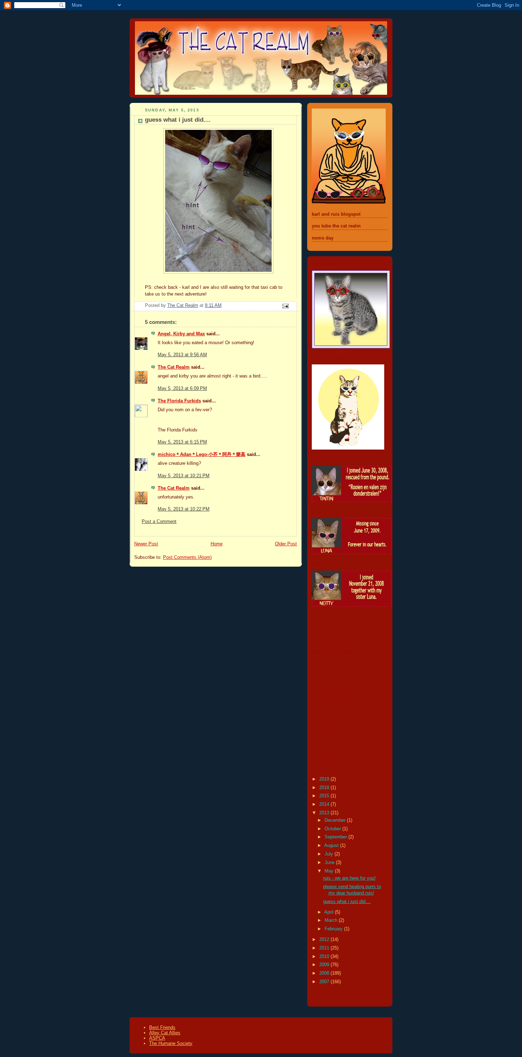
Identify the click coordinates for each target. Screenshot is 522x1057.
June (330, 862)
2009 (325, 964)
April (329, 912)
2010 (325, 956)
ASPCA (157, 1038)
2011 (325, 948)
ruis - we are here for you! (349, 878)
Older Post (286, 543)
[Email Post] (285, 305)
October (333, 828)
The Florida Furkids (179, 400)
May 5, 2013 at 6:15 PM (182, 442)
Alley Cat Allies (164, 1032)
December (336, 820)
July (330, 854)
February (334, 928)
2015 (325, 795)
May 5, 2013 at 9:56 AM (182, 354)
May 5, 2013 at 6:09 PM (182, 388)
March (332, 920)
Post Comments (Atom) (187, 557)
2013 (325, 812)
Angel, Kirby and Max (181, 333)
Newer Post (146, 543)
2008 (325, 973)
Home (217, 543)
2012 (325, 939)
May (330, 871)
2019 (325, 779)
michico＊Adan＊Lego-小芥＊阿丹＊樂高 (201, 454)
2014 (325, 804)
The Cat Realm (174, 367)
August (332, 845)
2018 (325, 787)
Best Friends (162, 1027)
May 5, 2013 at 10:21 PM (184, 475)
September (336, 837)
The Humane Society (170, 1043)
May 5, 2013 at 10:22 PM (184, 509)
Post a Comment (159, 521)
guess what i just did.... (347, 901)
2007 (325, 981)
